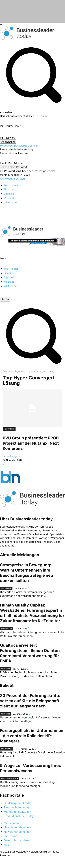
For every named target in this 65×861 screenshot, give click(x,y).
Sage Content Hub (9, 779)
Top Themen (6, 749)
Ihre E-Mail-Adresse (11, 163)
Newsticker (9, 429)
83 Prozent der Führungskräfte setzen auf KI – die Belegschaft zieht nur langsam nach (30, 700)
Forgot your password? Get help (19, 145)
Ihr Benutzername (10, 125)
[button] (32, 365)
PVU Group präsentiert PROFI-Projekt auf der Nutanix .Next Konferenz (32, 443)
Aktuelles (5, 669)
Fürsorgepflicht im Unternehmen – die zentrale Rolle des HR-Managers (31, 735)
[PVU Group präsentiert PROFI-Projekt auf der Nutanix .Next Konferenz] (32, 408)
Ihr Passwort (7, 137)
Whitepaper (6, 588)
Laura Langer (10, 456)
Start (5, 371)
